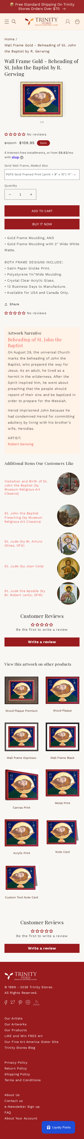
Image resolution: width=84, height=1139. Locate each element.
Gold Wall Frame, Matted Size (26, 165)
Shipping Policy (17, 1074)
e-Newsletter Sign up (22, 1106)
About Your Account (20, 1118)
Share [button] (14, 304)
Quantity (10, 185)
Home (9, 39)
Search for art (14, 21)
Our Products (15, 1030)
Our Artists (13, 1018)
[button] (7, 22)
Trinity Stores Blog (19, 1047)
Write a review (42, 642)
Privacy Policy (15, 1062)
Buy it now (42, 224)
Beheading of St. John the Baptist (35, 342)
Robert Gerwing (20, 444)
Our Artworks (15, 1024)
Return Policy (15, 1068)
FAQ (7, 1112)
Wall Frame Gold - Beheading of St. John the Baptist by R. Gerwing (40, 48)
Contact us (13, 1101)
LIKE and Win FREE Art (23, 1036)
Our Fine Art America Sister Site (31, 1042)
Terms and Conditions (22, 1080)
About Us (12, 1095)
